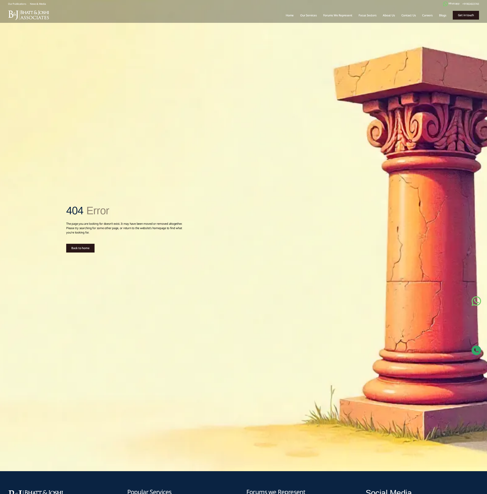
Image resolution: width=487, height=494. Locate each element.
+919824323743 (470, 4)
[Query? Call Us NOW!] (476, 350)
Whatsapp (454, 3)
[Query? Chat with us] (445, 4)
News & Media (38, 4)
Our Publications (17, 4)
